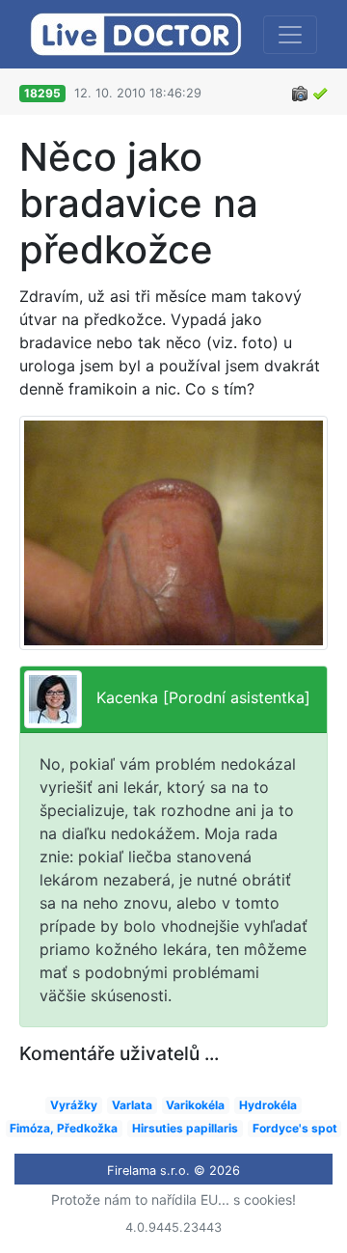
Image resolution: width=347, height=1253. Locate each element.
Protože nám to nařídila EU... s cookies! (173, 1199)
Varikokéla (195, 1105)
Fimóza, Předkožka (64, 1128)
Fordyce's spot (295, 1128)
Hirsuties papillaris (185, 1128)
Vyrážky (73, 1105)
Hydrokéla (268, 1105)
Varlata (132, 1105)
